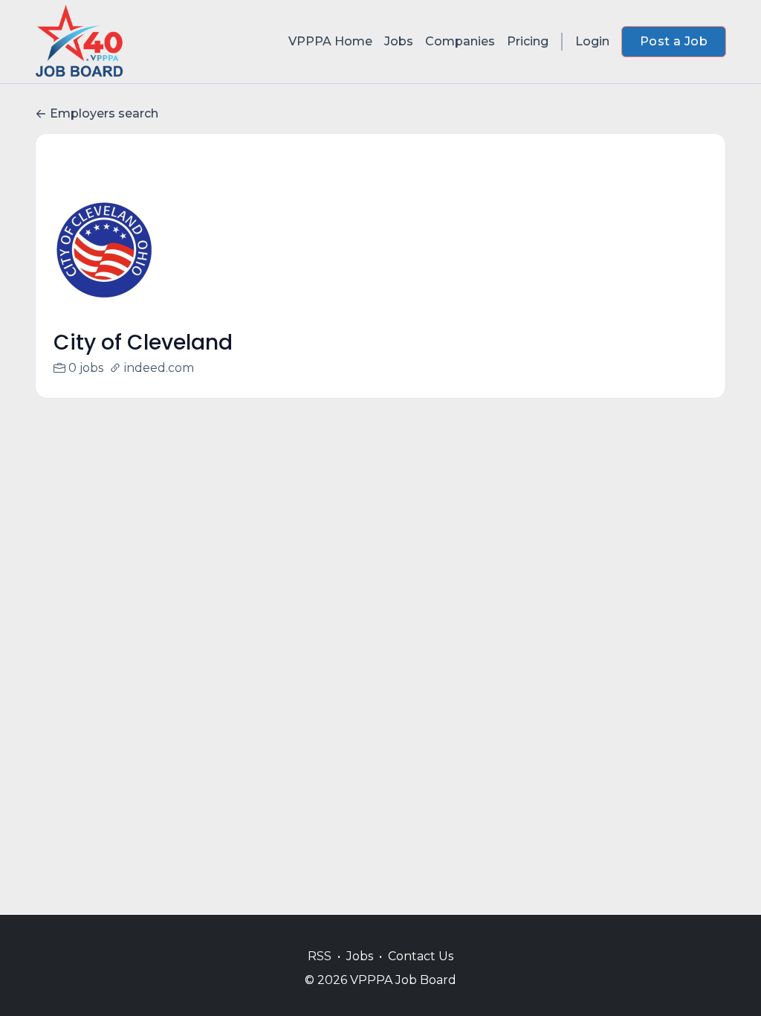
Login (592, 41)
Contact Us (420, 956)
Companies (460, 41)
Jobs (398, 41)
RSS (319, 956)
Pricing (527, 41)
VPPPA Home (330, 41)
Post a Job (673, 41)
